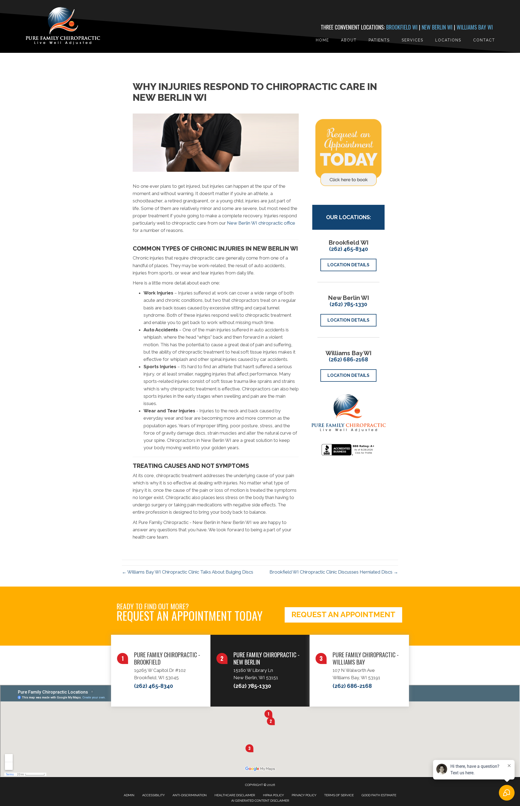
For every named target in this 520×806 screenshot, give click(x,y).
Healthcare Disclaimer (234, 795)
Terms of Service (339, 795)
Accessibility (153, 795)
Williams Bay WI (475, 27)
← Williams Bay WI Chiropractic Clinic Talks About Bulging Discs (187, 572)
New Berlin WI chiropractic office (261, 223)
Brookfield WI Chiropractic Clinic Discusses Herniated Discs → (333, 572)
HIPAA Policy (273, 795)
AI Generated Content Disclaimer (260, 800)
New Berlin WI (437, 27)
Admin (129, 795)
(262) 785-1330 (348, 304)
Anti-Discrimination (190, 795)
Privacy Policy (304, 795)
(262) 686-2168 (348, 359)
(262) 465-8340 (348, 249)
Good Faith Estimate (379, 795)
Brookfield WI (402, 27)
